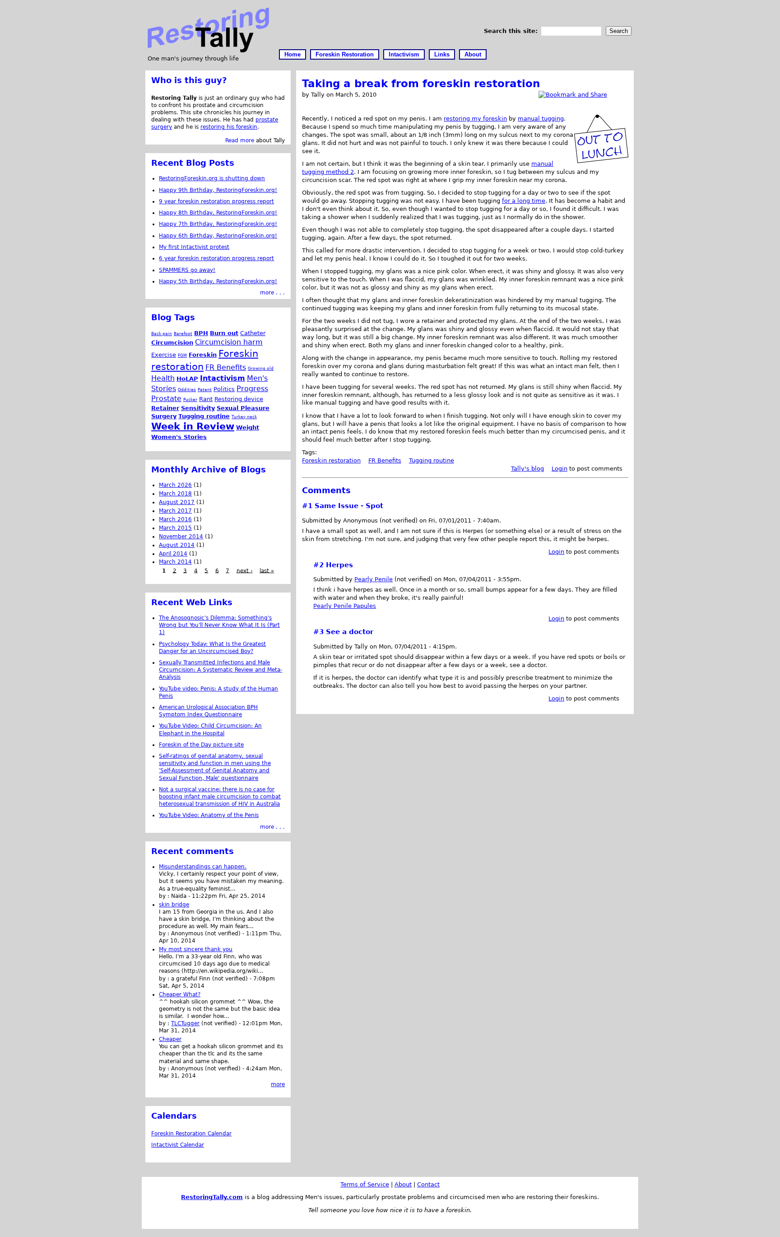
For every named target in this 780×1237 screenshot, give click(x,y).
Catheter (252, 333)
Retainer (165, 408)
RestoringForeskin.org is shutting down (212, 178)
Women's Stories (179, 437)
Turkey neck (244, 416)
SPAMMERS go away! (187, 270)
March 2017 (175, 511)
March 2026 (175, 485)
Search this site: (512, 31)
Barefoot (183, 333)
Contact (428, 1184)
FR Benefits (384, 460)
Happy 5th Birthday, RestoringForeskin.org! (218, 281)
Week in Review (192, 426)
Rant (206, 399)
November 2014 (181, 536)
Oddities (187, 389)
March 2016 (175, 519)
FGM (182, 355)
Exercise (163, 354)
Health (163, 378)
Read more (239, 140)
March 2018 (175, 493)
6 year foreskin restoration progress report (216, 258)
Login (559, 468)
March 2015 (175, 528)
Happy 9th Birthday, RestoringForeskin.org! (218, 190)
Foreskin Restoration (345, 54)
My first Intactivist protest (194, 247)
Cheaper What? (179, 994)
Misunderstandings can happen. (202, 867)
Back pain (161, 333)
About (472, 54)
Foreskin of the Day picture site (201, 745)
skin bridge (174, 904)
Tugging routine (431, 460)
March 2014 (175, 562)
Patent (205, 389)
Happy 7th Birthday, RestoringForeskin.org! (218, 224)
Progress (252, 388)
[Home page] (208, 50)
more (278, 1084)
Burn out (224, 333)
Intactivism (404, 54)
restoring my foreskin (475, 118)
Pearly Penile (373, 579)
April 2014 (173, 554)
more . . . (272, 292)
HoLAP (187, 378)
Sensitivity (198, 408)
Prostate (166, 398)
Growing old (261, 368)
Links (442, 54)
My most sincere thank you (195, 949)
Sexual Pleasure (243, 408)
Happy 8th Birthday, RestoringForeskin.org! (218, 213)
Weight (247, 427)
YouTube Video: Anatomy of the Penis (209, 815)
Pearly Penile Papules (344, 605)
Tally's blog (527, 468)
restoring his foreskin (228, 127)
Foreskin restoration (331, 460)
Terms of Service (364, 1184)
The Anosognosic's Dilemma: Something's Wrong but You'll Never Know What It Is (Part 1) (219, 625)
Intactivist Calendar (177, 1145)
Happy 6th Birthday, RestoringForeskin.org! (218, 236)
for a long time (523, 200)
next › (245, 570)
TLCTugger (185, 1023)
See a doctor (349, 632)
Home (292, 54)
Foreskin (203, 354)
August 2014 (177, 545)
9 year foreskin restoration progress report (216, 201)
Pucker (190, 399)
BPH (201, 333)
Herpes (339, 565)
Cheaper (170, 1039)
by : (165, 896)
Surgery (163, 416)
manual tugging (541, 118)
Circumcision (172, 342)
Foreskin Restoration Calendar (191, 1133)
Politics (224, 389)
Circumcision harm (229, 342)
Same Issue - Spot (349, 506)
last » (267, 570)
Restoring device (238, 399)
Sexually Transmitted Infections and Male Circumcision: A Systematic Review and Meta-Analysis (220, 669)
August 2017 (177, 502)
